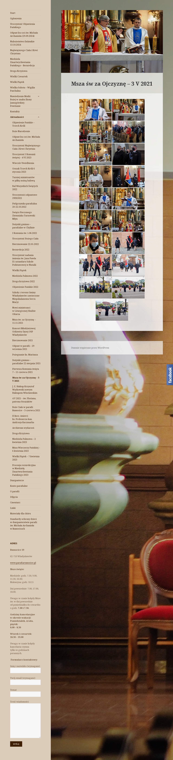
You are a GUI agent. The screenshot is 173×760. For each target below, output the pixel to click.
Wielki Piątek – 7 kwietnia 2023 (25, 458)
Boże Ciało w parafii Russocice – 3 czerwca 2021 (26, 409)
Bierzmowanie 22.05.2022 (25, 244)
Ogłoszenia (15, 18)
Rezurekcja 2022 (20, 249)
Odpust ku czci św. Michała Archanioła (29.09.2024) (24, 34)
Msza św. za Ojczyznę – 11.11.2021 (24, 321)
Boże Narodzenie (21, 131)
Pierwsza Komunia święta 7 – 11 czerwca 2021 (25, 370)
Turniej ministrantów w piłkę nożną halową (23, 179)
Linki (13, 507)
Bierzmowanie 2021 (22, 340)
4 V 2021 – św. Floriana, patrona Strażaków (24, 400)
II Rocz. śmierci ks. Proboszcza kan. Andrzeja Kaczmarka (23, 419)
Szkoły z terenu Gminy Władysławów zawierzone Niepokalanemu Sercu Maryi (25, 297)
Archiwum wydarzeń (23, 427)
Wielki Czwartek (19, 76)
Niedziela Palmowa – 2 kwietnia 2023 (24, 440)
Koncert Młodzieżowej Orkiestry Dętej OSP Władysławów (23, 331)
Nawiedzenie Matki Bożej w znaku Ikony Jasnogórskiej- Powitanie (21, 101)
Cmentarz (15, 502)
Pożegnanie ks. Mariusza (25, 354)
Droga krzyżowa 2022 (23, 281)
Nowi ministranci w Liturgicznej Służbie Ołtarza (24, 311)
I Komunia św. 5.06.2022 (24, 233)
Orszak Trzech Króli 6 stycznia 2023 (23, 170)
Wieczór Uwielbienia (23, 163)
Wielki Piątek (17, 82)
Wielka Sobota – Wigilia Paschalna (22, 89)
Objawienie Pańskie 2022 (25, 286)
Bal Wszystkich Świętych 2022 (25, 188)
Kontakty (15, 111)
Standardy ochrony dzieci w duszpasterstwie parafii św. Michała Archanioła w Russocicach (23, 524)
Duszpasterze (17, 480)
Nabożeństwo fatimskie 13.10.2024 (22, 43)
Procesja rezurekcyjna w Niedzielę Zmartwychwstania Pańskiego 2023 (24, 470)
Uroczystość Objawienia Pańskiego (22, 25)
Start (12, 12)
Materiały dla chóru (20, 513)
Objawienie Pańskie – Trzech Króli (23, 124)
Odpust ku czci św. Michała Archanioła (26, 138)
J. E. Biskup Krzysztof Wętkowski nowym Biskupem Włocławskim (24, 389)
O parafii (14, 491)
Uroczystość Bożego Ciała (25, 238)
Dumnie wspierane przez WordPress (90, 347)
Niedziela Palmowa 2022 (25, 275)
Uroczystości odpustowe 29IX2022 (24, 196)
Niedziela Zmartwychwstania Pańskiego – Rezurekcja (22, 62)
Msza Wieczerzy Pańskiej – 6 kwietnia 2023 (26, 449)
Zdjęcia (14, 496)
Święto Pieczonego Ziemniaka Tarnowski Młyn (23, 215)
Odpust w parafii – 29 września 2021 (23, 347)
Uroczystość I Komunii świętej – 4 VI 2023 (23, 156)
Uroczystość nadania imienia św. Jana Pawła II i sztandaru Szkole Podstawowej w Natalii (24, 260)
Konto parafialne (19, 485)
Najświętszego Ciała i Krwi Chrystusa (24, 52)
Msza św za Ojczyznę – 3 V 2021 (25, 379)
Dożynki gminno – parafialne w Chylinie (23, 226)
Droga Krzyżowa (18, 70)
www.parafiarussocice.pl (23, 562)
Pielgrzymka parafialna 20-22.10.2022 (24, 205)
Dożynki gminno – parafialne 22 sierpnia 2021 (26, 362)
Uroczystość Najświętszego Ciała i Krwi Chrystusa (26, 147)
